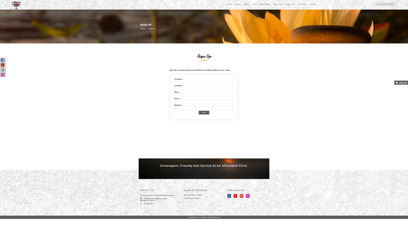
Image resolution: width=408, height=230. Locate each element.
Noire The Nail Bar (202, 217)
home (142, 28)
